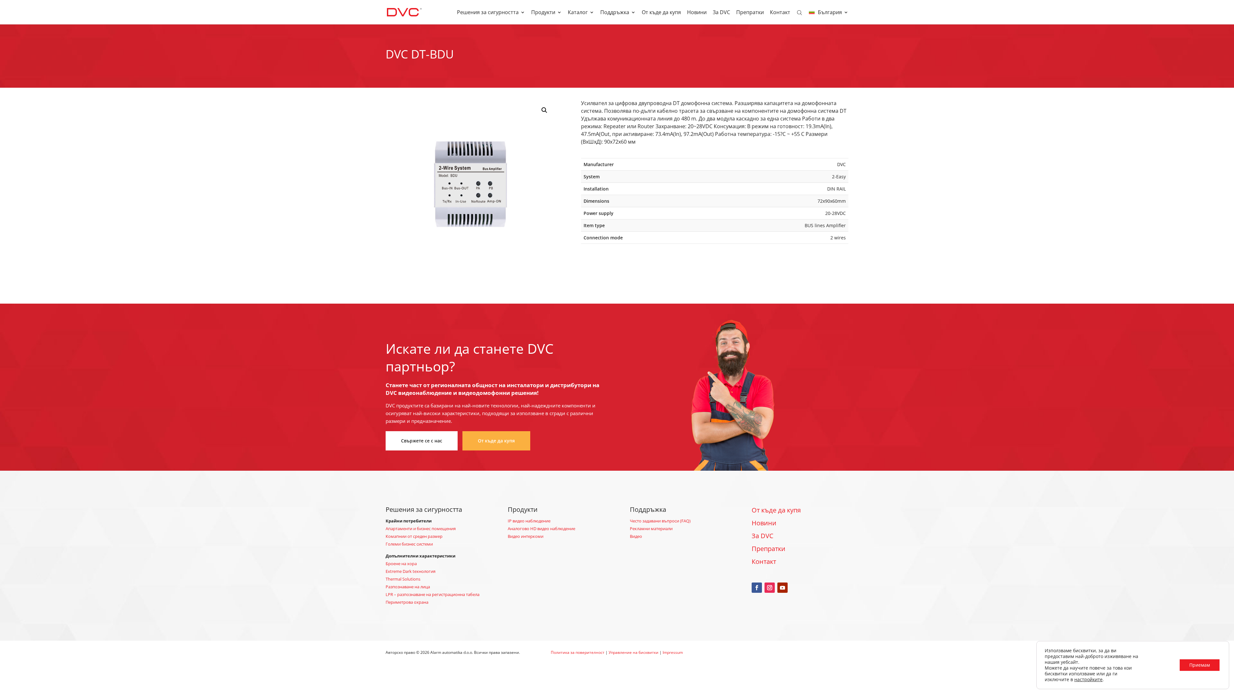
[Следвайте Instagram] (770, 588)
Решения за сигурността (488, 13)
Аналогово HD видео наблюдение (541, 528)
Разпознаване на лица (408, 587)
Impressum (673, 652)
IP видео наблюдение (529, 521)
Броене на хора (401, 563)
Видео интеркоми (525, 536)
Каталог (578, 13)
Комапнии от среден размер (414, 536)
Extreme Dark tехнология (410, 571)
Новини (697, 13)
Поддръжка (614, 13)
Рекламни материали (651, 528)
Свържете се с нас (421, 441)
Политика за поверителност (577, 652)
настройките (1088, 679)
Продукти (543, 13)
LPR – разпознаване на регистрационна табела (432, 594)
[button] (544, 110)
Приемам (1199, 665)
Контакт (780, 13)
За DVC (721, 13)
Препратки (750, 13)
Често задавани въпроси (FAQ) (660, 521)
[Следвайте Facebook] (757, 588)
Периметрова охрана (407, 602)
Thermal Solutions (403, 579)
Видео (636, 536)
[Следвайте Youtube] (782, 588)
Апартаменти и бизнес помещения (421, 528)
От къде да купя (661, 13)
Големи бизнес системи (409, 544)
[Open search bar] (799, 12)
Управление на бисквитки (633, 652)
